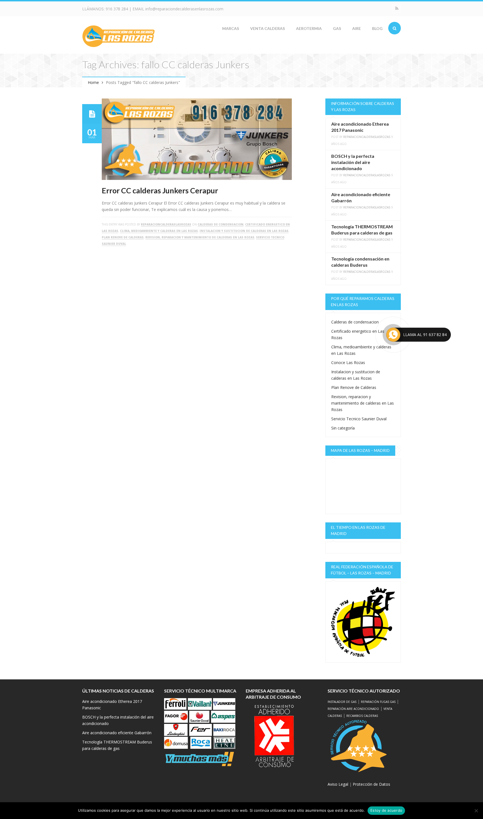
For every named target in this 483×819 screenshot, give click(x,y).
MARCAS (230, 28)
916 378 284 (117, 8)
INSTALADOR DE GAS (342, 702)
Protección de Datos (371, 784)
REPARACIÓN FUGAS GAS (378, 702)
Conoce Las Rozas (348, 362)
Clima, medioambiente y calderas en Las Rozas (159, 231)
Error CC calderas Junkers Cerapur (160, 190)
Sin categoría (343, 428)
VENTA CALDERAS (267, 28)
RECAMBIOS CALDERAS (362, 716)
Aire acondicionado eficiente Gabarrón (116, 732)
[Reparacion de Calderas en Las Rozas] (118, 35)
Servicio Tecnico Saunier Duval (359, 418)
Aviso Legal (338, 784)
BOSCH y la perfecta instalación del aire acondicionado (352, 162)
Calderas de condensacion (220, 224)
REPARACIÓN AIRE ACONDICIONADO (353, 709)
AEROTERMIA (309, 28)
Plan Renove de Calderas (123, 237)
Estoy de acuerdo (386, 810)
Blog (377, 28)
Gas (337, 28)
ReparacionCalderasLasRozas (166, 224)
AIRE (356, 28)
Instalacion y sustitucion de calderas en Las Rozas (244, 231)
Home (93, 82)
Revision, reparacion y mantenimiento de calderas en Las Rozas (199, 237)
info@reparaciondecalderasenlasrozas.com (184, 8)
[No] (476, 810)
